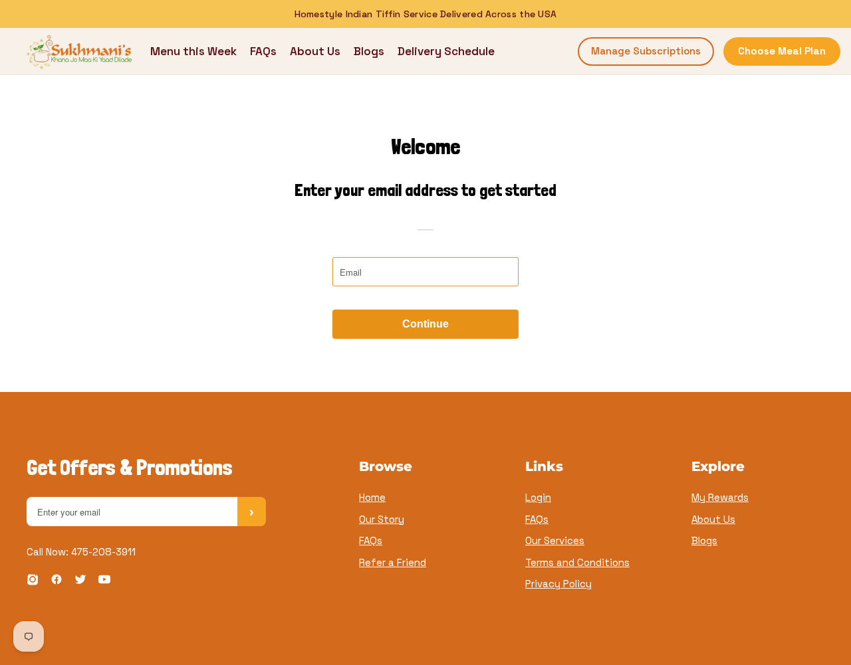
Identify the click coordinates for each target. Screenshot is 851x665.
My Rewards (720, 497)
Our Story (381, 519)
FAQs (263, 51)
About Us (315, 51)
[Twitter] (80, 581)
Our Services (554, 540)
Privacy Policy (558, 583)
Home (372, 497)
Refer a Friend (392, 562)
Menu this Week (193, 51)
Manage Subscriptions (646, 51)
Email (352, 269)
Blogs (369, 51)
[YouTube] (104, 581)
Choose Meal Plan (782, 51)
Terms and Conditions (577, 562)
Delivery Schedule (446, 51)
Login (538, 497)
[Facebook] (56, 581)
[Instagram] (33, 581)
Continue (425, 324)
